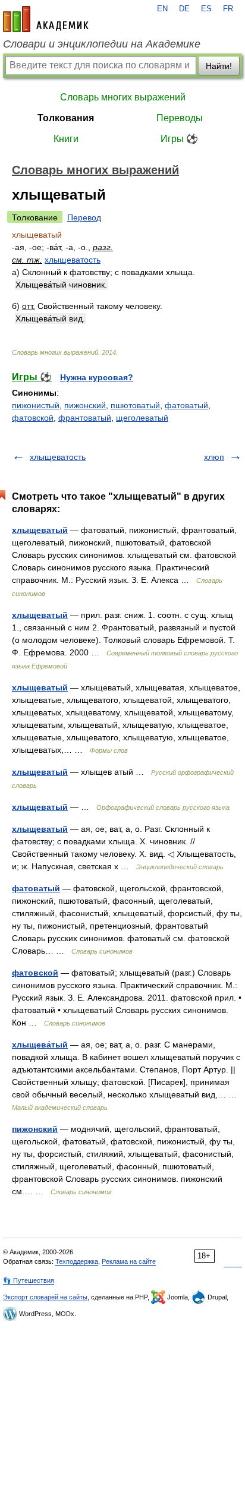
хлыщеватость (72, 259)
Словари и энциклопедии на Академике (101, 44)
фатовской (33, 417)
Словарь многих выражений (123, 97)
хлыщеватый (40, 530)
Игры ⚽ (179, 139)
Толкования (65, 118)
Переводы (179, 118)
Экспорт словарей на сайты (45, 1297)
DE (184, 9)
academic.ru (46, 19)
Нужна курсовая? (96, 377)
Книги (66, 139)
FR (228, 9)
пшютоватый (135, 405)
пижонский (85, 405)
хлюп (214, 457)
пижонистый (35, 405)
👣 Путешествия (28, 1280)
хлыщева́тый (40, 1044)
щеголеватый (142, 417)
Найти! (219, 66)
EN (162, 9)
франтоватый (84, 417)
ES (206, 9)
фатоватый (186, 405)
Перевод (84, 217)
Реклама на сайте (129, 1261)
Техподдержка (76, 1261)
